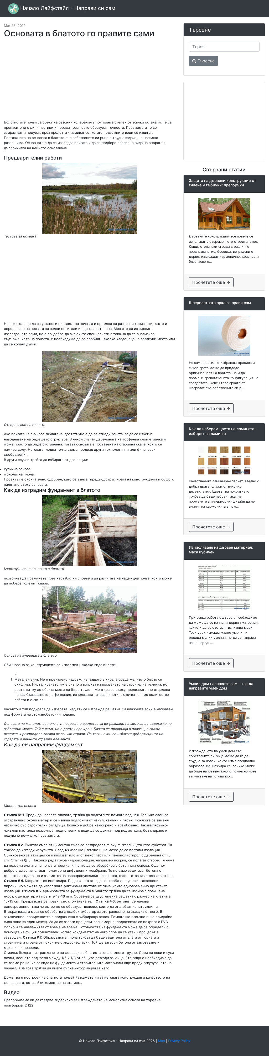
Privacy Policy (179, 1041)
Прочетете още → (211, 282)
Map (161, 1041)
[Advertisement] (89, 81)
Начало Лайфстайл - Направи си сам (67, 8)
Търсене (205, 60)
